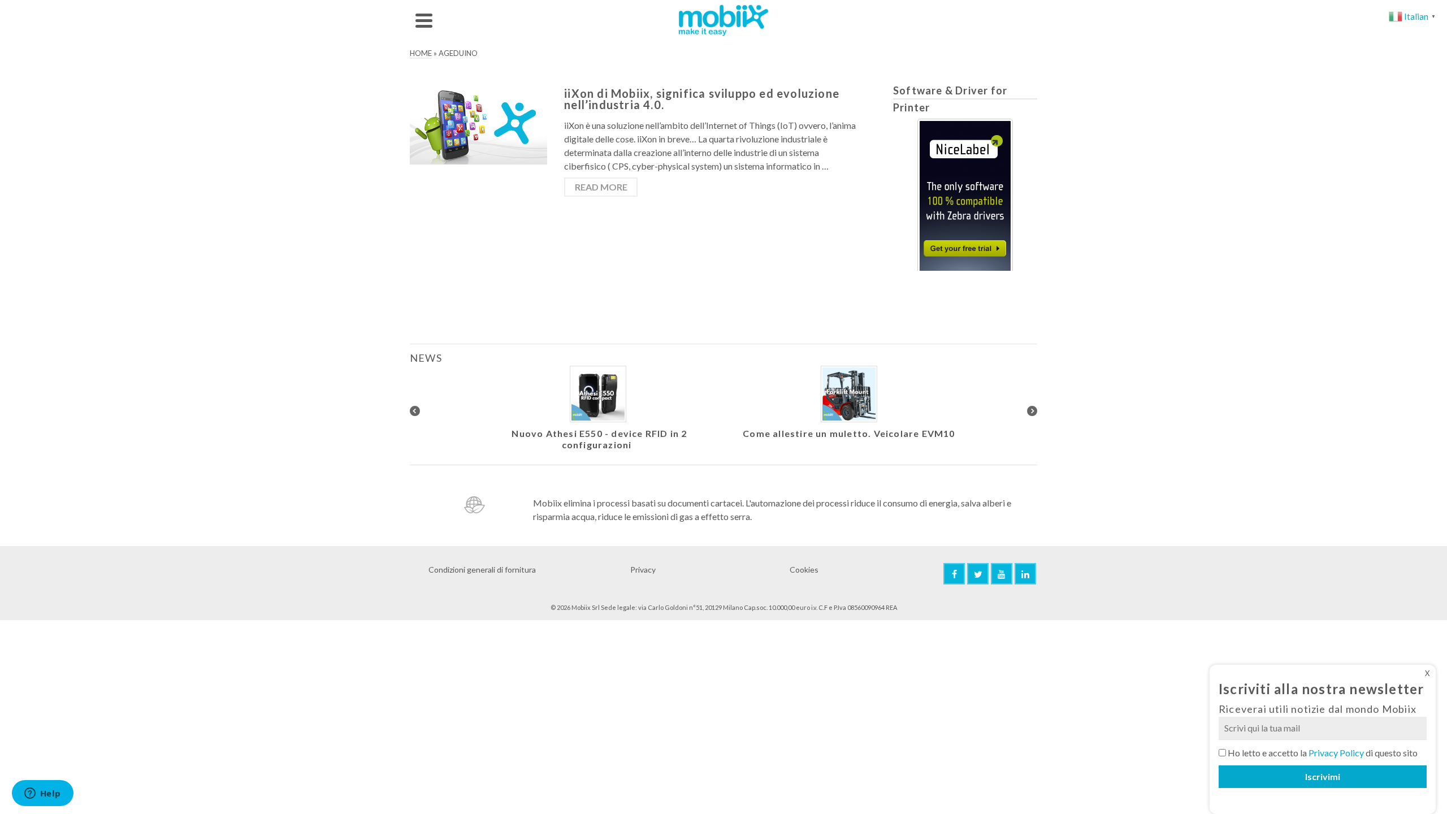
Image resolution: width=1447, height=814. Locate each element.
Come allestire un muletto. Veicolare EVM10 (849, 433)
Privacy (643, 569)
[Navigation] (424, 20)
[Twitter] (978, 573)
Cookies (804, 569)
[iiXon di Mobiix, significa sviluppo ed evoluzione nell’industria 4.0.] (478, 124)
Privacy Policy (1336, 752)
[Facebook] (954, 573)
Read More (601, 186)
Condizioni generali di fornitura (482, 569)
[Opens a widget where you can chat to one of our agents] (42, 794)
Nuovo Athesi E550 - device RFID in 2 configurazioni (599, 439)
